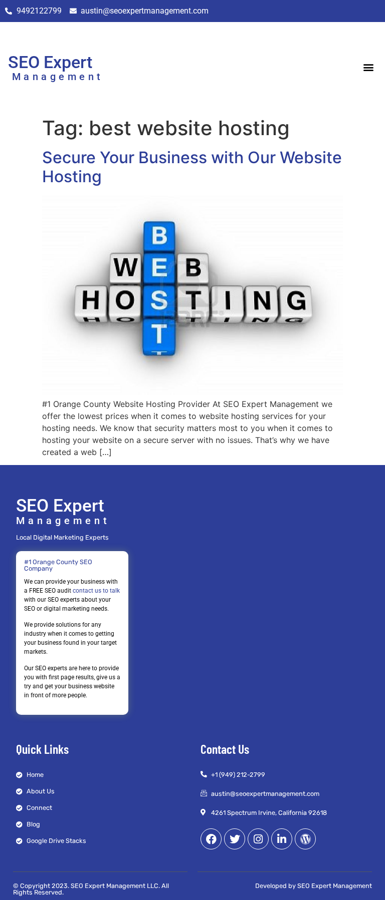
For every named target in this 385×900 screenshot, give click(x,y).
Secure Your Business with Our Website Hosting (192, 167)
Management (58, 77)
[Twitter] (234, 838)
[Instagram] (258, 838)
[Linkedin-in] (281, 838)
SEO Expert (50, 62)
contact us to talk (96, 590)
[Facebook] (211, 838)
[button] (368, 67)
